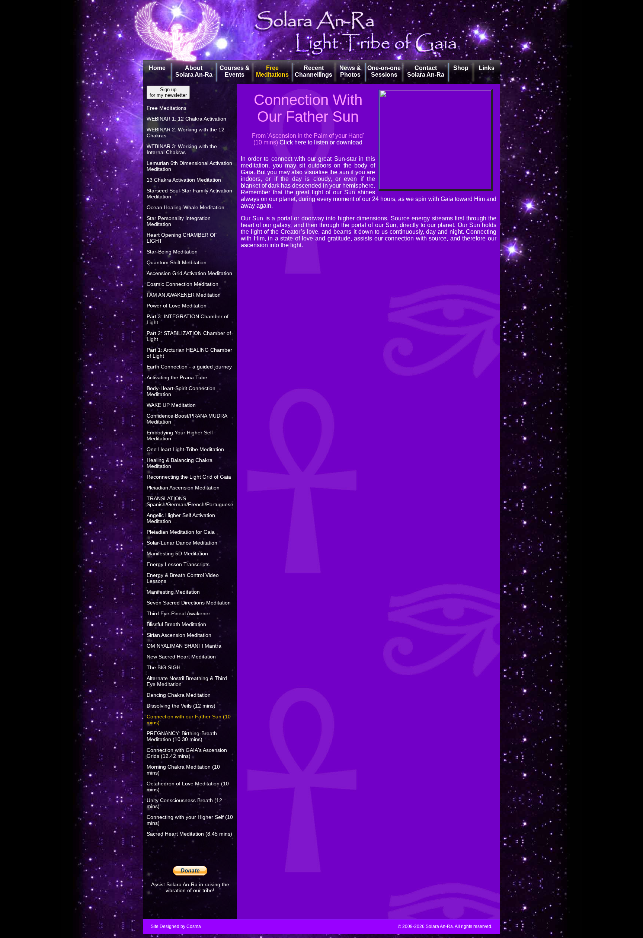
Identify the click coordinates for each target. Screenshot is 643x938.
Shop (460, 68)
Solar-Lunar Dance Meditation (182, 543)
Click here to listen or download (320, 142)
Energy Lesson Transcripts (178, 564)
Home (157, 68)
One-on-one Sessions (384, 71)
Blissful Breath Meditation (176, 624)
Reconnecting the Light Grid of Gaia (189, 477)
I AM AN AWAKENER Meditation (184, 295)
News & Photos (350, 71)
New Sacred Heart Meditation (181, 657)
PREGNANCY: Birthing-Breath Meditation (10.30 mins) (182, 736)
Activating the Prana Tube (177, 377)
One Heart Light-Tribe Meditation (185, 449)
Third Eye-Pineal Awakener (178, 613)
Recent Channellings (313, 71)
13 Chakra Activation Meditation (184, 180)
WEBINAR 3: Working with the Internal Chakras (182, 149)
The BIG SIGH (163, 667)
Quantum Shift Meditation (177, 262)
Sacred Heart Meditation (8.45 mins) (189, 834)
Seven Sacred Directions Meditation (189, 603)
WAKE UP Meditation (171, 405)
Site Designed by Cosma (176, 926)
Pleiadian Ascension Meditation (183, 488)
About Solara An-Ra (193, 71)
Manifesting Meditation (173, 592)
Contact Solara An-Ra (425, 71)
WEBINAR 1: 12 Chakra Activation (186, 119)
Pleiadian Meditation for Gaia (181, 532)
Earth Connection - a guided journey (189, 367)
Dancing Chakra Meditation (179, 695)
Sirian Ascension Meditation (179, 635)
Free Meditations (272, 71)
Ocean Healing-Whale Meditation (185, 207)
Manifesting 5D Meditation (177, 553)
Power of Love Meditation (177, 306)
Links (487, 68)
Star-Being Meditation (172, 252)
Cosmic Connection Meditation (182, 284)
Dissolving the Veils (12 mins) (181, 706)
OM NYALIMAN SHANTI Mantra (184, 646)
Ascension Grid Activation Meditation (189, 273)
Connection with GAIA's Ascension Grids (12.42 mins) (187, 753)
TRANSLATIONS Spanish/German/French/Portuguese (190, 501)
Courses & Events (235, 71)
